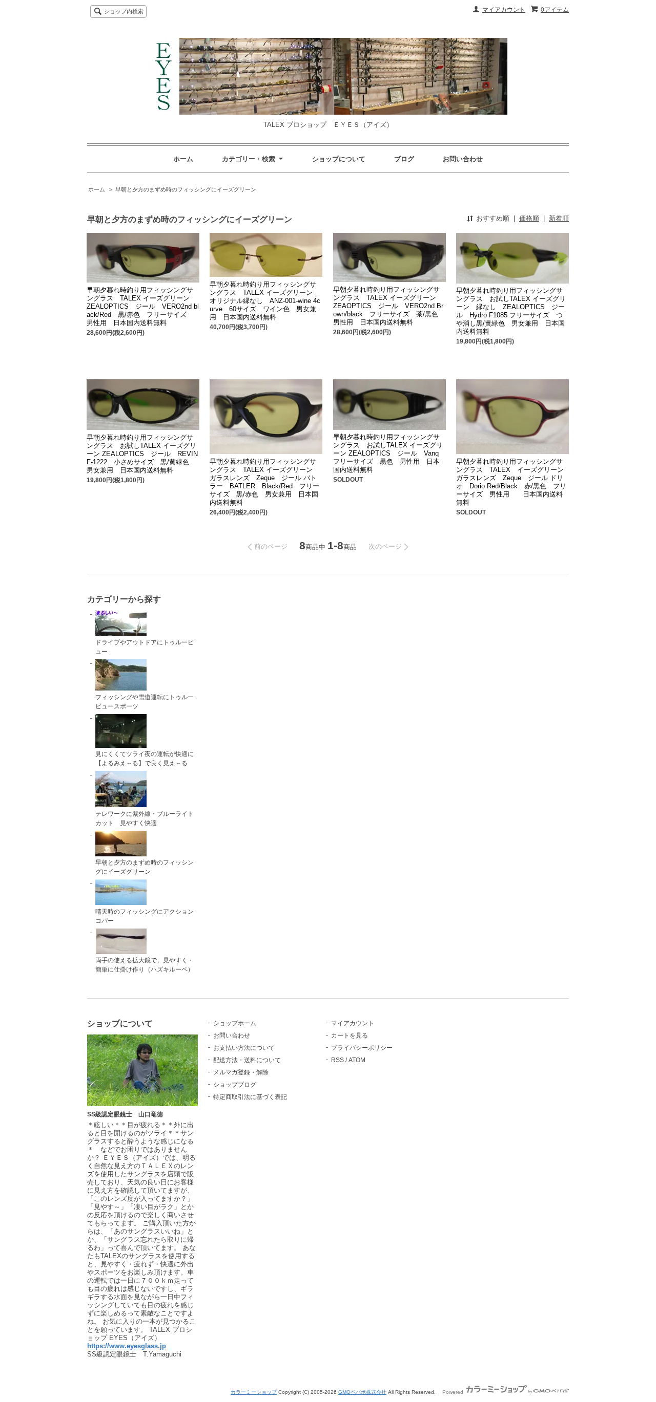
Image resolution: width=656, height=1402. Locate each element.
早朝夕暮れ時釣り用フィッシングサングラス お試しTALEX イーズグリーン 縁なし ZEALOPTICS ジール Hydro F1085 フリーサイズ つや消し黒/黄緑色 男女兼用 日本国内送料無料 (511, 311)
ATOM (356, 1060)
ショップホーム (234, 1023)
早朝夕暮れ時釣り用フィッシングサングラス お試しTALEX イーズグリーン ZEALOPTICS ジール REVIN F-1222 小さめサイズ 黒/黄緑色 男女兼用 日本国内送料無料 (142, 454)
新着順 (559, 218)
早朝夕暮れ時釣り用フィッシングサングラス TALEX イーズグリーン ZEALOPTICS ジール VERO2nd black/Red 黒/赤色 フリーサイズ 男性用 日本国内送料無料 (143, 306)
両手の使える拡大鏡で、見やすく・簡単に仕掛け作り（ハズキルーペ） (144, 965)
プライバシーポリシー (362, 1047)
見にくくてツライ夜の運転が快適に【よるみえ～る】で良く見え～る (144, 758)
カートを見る (349, 1035)
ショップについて (338, 159)
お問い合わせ (463, 159)
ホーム (183, 159)
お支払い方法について (244, 1047)
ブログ (404, 159)
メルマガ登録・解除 (241, 1072)
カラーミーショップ (254, 1392)
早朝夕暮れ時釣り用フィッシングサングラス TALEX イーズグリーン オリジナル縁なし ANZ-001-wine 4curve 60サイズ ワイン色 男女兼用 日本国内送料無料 (265, 301)
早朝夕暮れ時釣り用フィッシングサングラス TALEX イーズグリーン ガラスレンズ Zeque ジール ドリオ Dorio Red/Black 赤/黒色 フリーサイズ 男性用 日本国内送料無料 (511, 482)
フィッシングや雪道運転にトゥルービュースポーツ (144, 702)
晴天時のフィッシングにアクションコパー (144, 916)
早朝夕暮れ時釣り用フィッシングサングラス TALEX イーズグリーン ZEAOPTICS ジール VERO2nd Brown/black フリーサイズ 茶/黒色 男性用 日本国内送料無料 (389, 306)
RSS (337, 1060)
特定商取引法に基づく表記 (250, 1097)
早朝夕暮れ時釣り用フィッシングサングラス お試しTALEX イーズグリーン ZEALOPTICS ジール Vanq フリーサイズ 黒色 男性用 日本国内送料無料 (389, 453)
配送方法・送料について (247, 1060)
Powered (453, 1392)
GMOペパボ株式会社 (362, 1392)
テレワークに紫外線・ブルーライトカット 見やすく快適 (144, 818)
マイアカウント (503, 9)
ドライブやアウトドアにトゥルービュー (144, 647)
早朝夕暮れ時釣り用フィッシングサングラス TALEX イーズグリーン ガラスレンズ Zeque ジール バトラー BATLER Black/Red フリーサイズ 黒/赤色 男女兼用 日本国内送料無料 (264, 482)
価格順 (529, 218)
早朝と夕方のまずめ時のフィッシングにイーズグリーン (185, 189)
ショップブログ (234, 1084)
